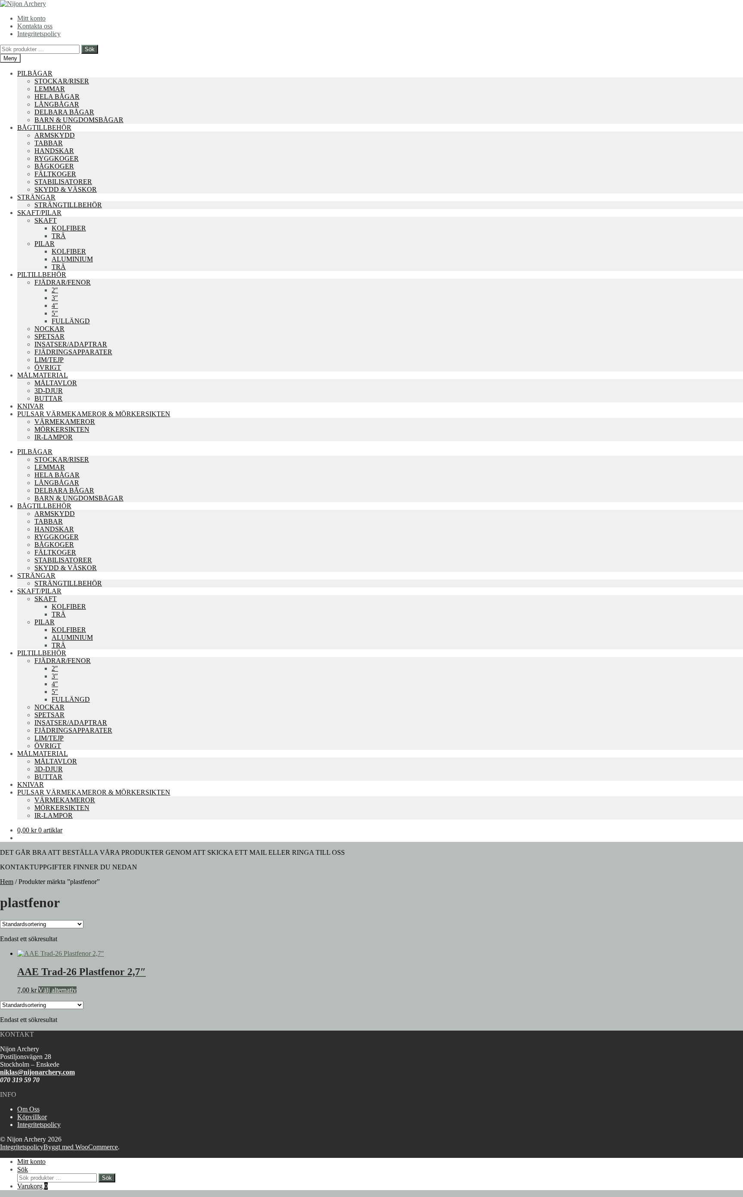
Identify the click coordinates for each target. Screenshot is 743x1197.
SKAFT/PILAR (39, 212)
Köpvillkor (32, 1116)
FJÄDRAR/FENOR (62, 282)
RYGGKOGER (56, 158)
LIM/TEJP (49, 359)
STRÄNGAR (36, 197)
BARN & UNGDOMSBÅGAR (78, 119)
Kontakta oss (34, 26)
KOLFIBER (69, 228)
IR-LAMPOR (53, 437)
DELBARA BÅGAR (64, 112)
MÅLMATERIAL (42, 375)
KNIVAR (30, 406)
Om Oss (28, 1109)
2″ (55, 290)
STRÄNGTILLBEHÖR (68, 205)
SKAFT (45, 220)
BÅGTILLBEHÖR (44, 127)
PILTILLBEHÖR (41, 274)
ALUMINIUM (72, 259)
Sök (90, 49)
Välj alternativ (57, 990)
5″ (55, 313)
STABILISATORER (63, 181)
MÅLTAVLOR (55, 383)
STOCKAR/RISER (61, 81)
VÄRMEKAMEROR (64, 421)
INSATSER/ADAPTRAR (70, 344)
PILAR (44, 243)
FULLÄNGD (71, 321)
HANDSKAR (54, 150)
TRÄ (59, 235)
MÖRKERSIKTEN (61, 429)
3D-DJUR (48, 390)
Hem (6, 881)
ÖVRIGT (47, 367)
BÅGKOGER (54, 166)
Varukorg (32, 1186)
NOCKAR (49, 328)
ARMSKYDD (54, 135)
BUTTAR (48, 398)
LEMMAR (49, 88)
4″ (55, 305)
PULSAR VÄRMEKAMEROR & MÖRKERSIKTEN (93, 413)
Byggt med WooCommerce (80, 1147)
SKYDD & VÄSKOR (65, 189)
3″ (55, 297)
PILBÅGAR (34, 73)
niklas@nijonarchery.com (37, 1072)
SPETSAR (49, 336)
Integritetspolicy (39, 33)
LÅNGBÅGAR (56, 104)
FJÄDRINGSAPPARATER (73, 352)
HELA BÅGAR (57, 96)
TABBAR (48, 143)
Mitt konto (31, 18)
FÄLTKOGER (55, 174)
